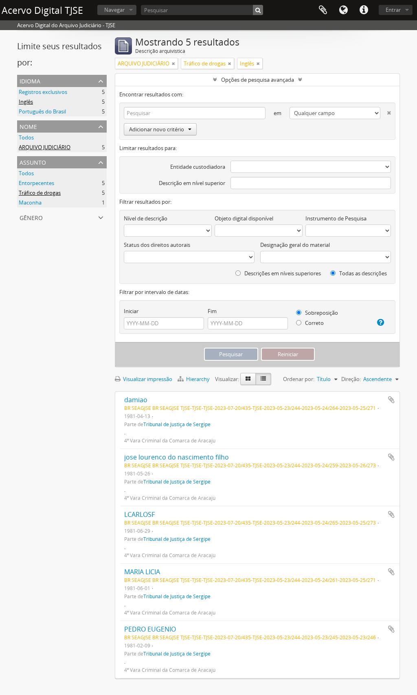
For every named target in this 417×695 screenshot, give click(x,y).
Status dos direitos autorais (157, 244)
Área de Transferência (323, 10)
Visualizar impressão (147, 379)
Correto (314, 323)
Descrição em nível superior (192, 183)
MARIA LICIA (142, 571)
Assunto (33, 161)
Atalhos (363, 10)
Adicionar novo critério (156, 129)
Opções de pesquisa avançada (257, 79)
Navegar (114, 9)
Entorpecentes (36, 183)
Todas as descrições (362, 273)
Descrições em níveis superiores (282, 273)
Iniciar (131, 311)
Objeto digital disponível (244, 218)
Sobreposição (321, 312)
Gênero (31, 216)
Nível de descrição (145, 218)
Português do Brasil (42, 111)
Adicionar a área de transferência (391, 400)
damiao (135, 399)
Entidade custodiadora (197, 166)
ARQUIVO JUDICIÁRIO (44, 147)
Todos (26, 137)
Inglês (26, 101)
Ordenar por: (298, 379)
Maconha (30, 202)
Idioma (343, 10)
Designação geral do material (295, 244)
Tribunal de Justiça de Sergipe (177, 424)
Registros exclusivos (43, 92)
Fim (212, 311)
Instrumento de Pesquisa (336, 218)
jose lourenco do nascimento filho (176, 457)
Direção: (351, 379)
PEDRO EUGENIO (150, 629)
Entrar (393, 9)
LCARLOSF (139, 514)
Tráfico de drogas (40, 192)
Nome (28, 125)
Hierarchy (198, 379)
